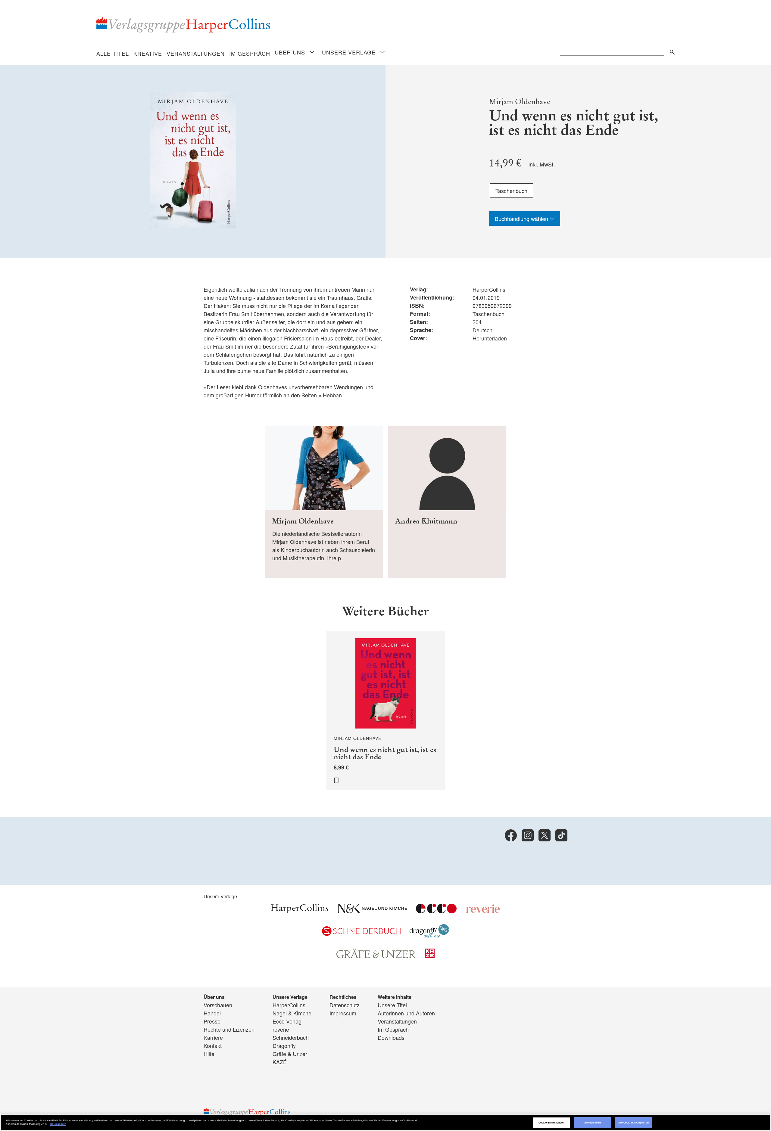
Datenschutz (344, 1005)
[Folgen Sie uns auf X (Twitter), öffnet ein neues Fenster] (544, 835)
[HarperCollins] (299, 911)
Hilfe (209, 1054)
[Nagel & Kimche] (372, 911)
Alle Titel (112, 53)
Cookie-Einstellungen (551, 1122)
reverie (281, 1029)
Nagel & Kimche (292, 1013)
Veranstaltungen (196, 53)
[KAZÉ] (430, 956)
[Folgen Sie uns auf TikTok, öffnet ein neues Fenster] (561, 835)
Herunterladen (490, 338)
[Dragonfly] (429, 935)
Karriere (213, 1037)
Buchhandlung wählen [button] (522, 218)
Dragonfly (284, 1045)
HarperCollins (289, 1005)
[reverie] (483, 911)
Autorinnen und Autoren (406, 1013)
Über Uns (290, 52)
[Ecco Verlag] (436, 911)
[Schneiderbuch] (361, 933)
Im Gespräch (249, 53)
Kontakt (213, 1045)
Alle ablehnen (592, 1122)
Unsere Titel (392, 1005)
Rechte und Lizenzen (229, 1029)
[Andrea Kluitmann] (447, 502)
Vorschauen (218, 1005)
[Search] (671, 51)
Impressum (342, 1013)
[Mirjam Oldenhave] (324, 502)
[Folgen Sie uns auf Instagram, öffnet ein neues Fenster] (528, 835)
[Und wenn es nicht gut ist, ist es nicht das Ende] (385, 710)
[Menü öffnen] (312, 52)
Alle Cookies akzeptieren (633, 1122)
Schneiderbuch (291, 1037)
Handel (212, 1013)
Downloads (391, 1037)
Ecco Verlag (287, 1021)
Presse (212, 1021)
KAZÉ (280, 1062)
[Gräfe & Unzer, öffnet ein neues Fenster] (376, 956)
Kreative (147, 53)
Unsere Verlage (349, 52)
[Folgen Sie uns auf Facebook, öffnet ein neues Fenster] (511, 835)
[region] (385, 1123)
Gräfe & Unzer (290, 1054)
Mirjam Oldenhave (519, 101)
